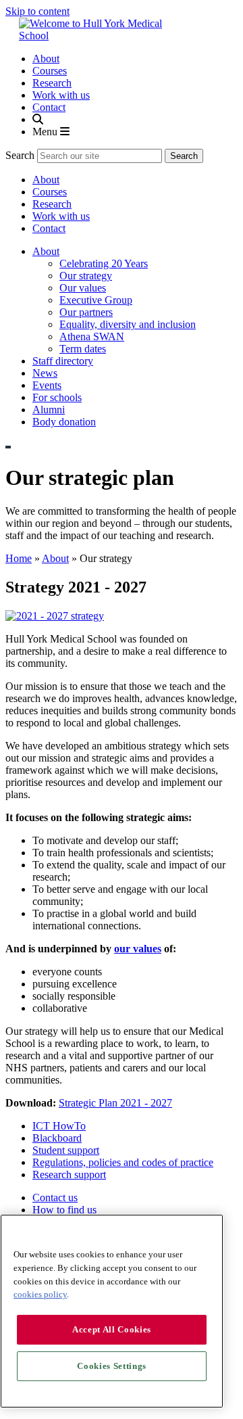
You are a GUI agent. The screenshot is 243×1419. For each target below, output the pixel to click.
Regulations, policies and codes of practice (122, 1162)
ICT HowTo (59, 1126)
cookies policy (40, 1294)
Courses (49, 70)
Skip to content (37, 11)
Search (19, 155)
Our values (82, 288)
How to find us (64, 1209)
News (44, 373)
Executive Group (95, 300)
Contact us (55, 1197)
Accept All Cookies (111, 1329)
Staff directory (62, 361)
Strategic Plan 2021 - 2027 (115, 1103)
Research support (69, 1174)
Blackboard (57, 1138)
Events (46, 385)
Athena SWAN (91, 336)
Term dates (82, 348)
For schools (57, 397)
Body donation (64, 421)
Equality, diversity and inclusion (127, 324)
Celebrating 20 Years (103, 263)
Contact (48, 107)
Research (52, 83)
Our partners (86, 312)
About (45, 58)
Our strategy (85, 275)
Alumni (48, 409)
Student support (65, 1150)
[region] (111, 1311)
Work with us (61, 95)
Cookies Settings (111, 1366)
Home (18, 558)
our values (137, 948)
